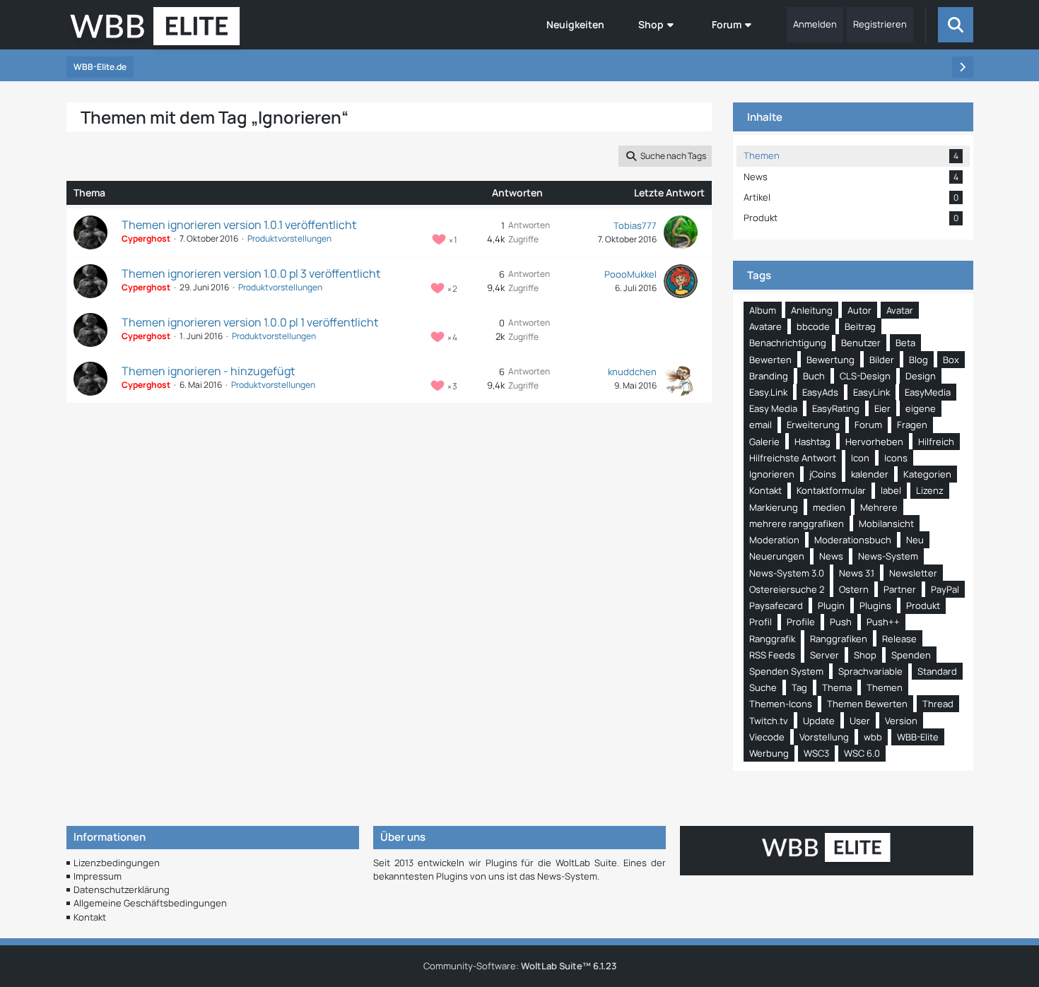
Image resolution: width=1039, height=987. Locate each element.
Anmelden (815, 24)
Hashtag (812, 441)
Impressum (98, 876)
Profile (801, 621)
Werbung (769, 753)
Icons (896, 457)
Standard (937, 671)
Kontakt (765, 490)
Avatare (765, 326)
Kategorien (927, 474)
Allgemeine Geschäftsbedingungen (150, 903)
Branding (768, 376)
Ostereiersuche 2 (786, 589)
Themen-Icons (780, 703)
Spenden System (786, 671)
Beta (905, 342)
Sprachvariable (870, 671)
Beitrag (860, 326)
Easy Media (773, 408)
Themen (885, 687)
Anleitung (812, 310)
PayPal (945, 589)
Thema (837, 687)
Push (841, 621)
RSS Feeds (772, 655)
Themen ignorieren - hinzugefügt (208, 371)
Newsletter (913, 573)
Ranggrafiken (838, 638)
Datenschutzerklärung (122, 889)
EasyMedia (928, 392)
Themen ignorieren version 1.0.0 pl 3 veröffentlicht (251, 273)
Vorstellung (824, 737)
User (860, 720)
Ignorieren (771, 474)
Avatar (899, 310)
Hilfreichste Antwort (792, 457)
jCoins (822, 474)
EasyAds (820, 392)
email (760, 424)
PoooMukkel (630, 274)
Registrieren (880, 24)
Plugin (831, 605)
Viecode (767, 737)
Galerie (764, 441)
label (891, 490)
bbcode (813, 326)
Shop (865, 655)
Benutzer (861, 342)
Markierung (773, 507)
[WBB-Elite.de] (155, 30)
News (831, 556)
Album (762, 310)
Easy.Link (768, 392)
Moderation (774, 539)
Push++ (883, 621)
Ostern (854, 589)
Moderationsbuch (852, 539)
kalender (869, 474)
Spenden (911, 655)
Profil (760, 621)
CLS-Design (865, 376)
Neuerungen (776, 556)
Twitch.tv (768, 720)
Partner (900, 589)
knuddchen (632, 371)
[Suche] (955, 24)
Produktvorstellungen (289, 238)
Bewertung (830, 359)
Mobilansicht (886, 523)
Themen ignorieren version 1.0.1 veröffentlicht (239, 224)
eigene (920, 408)
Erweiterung (813, 424)
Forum (868, 424)
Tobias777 (635, 225)
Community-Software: (519, 965)
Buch (814, 376)
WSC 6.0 (862, 753)
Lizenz (930, 490)
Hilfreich (936, 441)
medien (829, 507)
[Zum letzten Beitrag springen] (681, 232)
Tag (799, 687)
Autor (859, 310)
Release (899, 638)
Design (920, 376)
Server (824, 655)
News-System (888, 556)
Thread (937, 703)
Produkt (923, 605)
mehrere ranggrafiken (796, 523)
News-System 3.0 (786, 573)
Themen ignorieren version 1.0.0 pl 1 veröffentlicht (250, 322)
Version (901, 720)
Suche (763, 687)
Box (951, 359)
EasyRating (835, 408)
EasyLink (871, 392)
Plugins (875, 605)
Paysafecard (776, 605)
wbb (873, 737)
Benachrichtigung (787, 342)
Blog (918, 359)
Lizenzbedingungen (117, 862)
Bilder (881, 359)
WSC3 (816, 753)
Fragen (912, 424)
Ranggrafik (772, 638)
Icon (860, 457)
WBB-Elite (918, 737)
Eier (882, 408)
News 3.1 (856, 573)
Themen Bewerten (867, 703)
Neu (915, 539)
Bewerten (770, 359)
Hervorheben (874, 441)
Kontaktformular (831, 490)
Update (819, 720)
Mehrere (879, 507)
